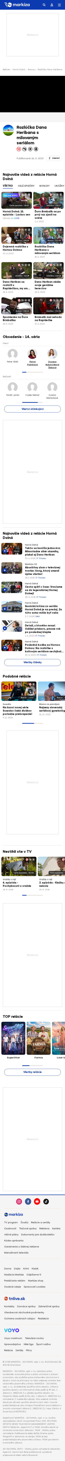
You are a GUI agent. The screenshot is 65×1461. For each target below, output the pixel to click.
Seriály (19, 1350)
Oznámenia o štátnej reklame (21, 1246)
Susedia (7, 704)
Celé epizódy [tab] (26, 185)
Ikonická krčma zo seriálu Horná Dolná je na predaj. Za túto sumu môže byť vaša (43, 609)
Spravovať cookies (34, 1286)
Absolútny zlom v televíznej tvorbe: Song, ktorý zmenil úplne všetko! (42, 570)
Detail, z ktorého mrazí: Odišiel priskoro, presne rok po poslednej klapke (42, 628)
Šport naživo (43, 1344)
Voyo (16, 218)
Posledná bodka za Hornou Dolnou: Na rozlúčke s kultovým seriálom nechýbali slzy (43, 648)
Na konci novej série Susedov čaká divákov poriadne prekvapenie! (17, 710)
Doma (7, 1268)
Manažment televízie (16, 1252)
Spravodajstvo (12, 1344)
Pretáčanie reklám (14, 1280)
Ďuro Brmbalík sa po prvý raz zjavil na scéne (48, 214)
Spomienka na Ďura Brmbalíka (15, 319)
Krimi (26, 1268)
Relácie (6, 69)
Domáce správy (26, 1306)
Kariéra (56, 1228)
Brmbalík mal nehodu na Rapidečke (48, 319)
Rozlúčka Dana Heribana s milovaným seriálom (47, 250)
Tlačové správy (28, 1228)
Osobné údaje (12, 1286)
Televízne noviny (34, 1338)
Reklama (44, 1228)
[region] (32, 187)
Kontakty (9, 1306)
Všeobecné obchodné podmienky (24, 1312)
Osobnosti (10, 1228)
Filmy (29, 1350)
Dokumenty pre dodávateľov (37, 1234)
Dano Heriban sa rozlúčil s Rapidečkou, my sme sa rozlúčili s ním (16, 285)
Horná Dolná (18, 69)
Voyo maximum (13, 1338)
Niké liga (28, 1344)
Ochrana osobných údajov (19, 1318)
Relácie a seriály (40, 1222)
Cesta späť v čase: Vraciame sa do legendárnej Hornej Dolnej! (43, 590)
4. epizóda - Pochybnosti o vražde (17, 884)
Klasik (35, 1268)
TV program (11, 1222)
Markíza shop (35, 1280)
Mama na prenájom (49, 704)
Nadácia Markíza (14, 1274)
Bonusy (31, 69)
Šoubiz (24, 1222)
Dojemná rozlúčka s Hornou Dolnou (15, 248)
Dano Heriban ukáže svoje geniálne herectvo (48, 285)
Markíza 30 (31, 564)
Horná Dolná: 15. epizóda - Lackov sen (16, 213)
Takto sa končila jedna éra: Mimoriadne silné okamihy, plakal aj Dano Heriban (42, 551)
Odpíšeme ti (34, 1274)
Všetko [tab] (8, 186)
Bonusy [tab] (45, 185)
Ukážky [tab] (59, 185)
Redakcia (43, 1318)
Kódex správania (13, 1240)
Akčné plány (11, 1234)
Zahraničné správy (48, 1306)
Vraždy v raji (9, 879)
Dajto (17, 1268)
